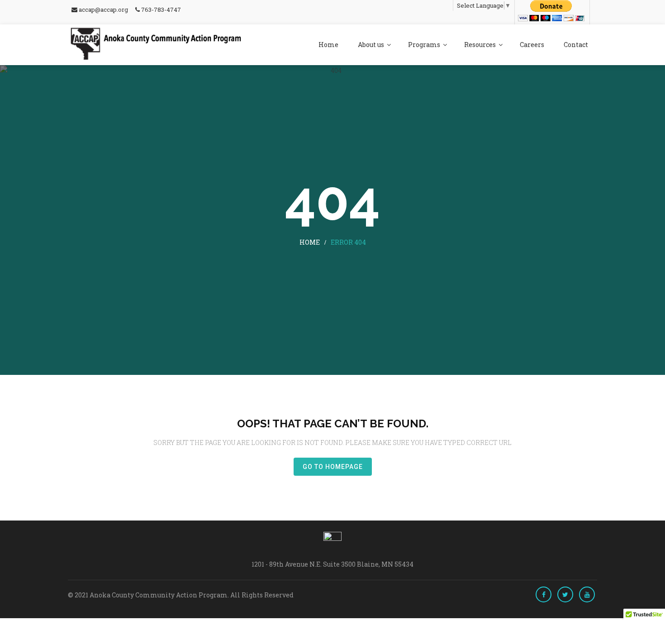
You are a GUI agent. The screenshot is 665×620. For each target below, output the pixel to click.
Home (328, 44)
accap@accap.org (102, 9)
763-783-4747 (160, 9)
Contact (576, 44)
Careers (532, 44)
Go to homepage (333, 466)
